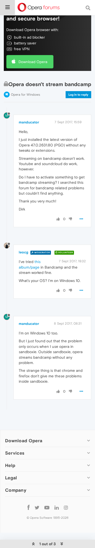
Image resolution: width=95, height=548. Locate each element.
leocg (23, 252)
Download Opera (32, 62)
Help (10, 465)
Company (15, 490)
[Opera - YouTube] (47, 507)
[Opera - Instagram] (65, 507)
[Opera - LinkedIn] (56, 507)
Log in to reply (78, 94)
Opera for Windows (25, 94)
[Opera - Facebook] (28, 507)
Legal (11, 477)
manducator (29, 122)
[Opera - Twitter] (37, 507)
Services (14, 453)
